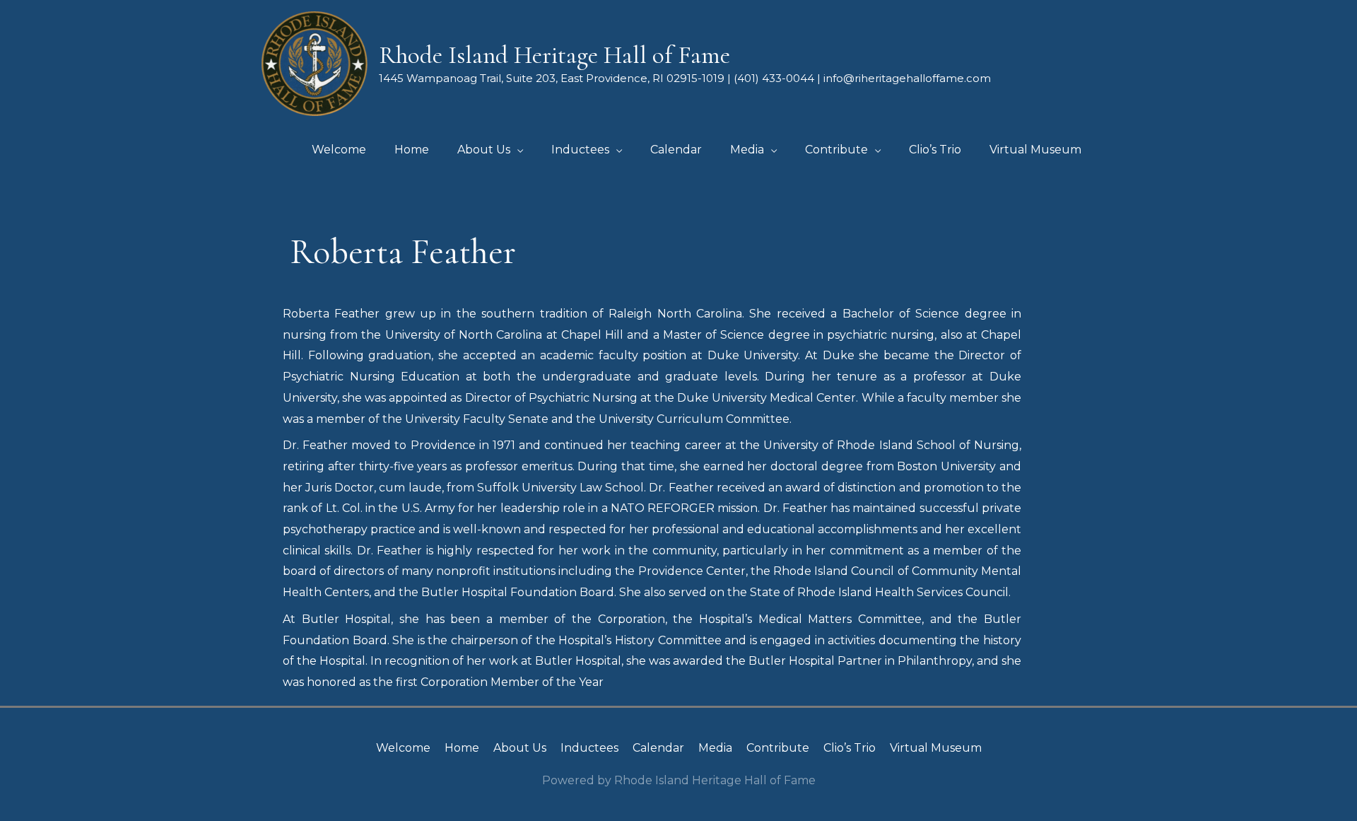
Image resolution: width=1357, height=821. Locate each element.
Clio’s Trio (849, 748)
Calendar (658, 748)
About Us (519, 748)
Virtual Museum (936, 748)
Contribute (777, 748)
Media (715, 748)
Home (462, 748)
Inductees (589, 748)
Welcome (403, 748)
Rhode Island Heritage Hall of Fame (554, 55)
